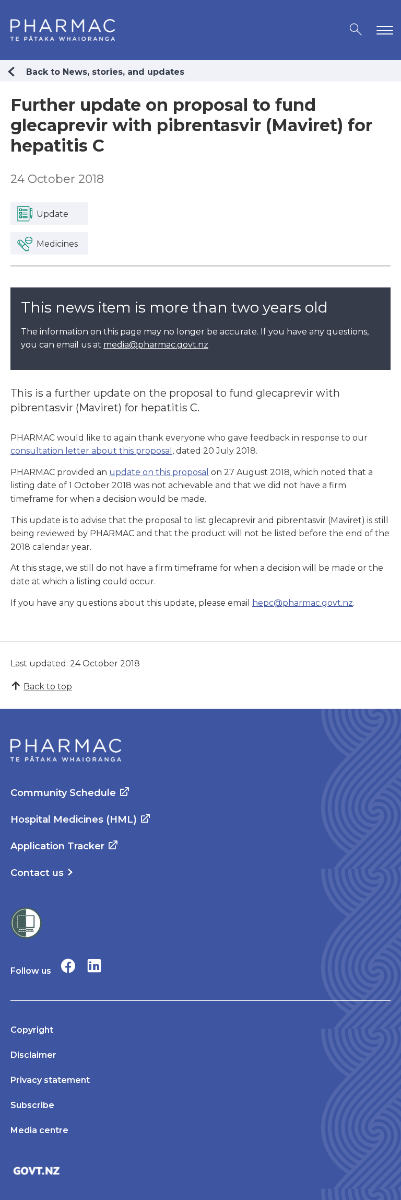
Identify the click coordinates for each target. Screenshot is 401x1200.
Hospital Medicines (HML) (73, 819)
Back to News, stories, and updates (105, 72)
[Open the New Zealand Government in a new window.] (200, 1170)
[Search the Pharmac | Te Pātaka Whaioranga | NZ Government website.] (356, 30)
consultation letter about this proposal (91, 451)
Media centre (39, 1130)
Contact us (37, 873)
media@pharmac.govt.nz (155, 345)
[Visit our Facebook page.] (68, 965)
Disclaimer (33, 1055)
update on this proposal (159, 472)
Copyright (31, 1030)
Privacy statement (50, 1080)
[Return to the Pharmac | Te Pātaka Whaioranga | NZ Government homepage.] (62, 30)
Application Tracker (57, 846)
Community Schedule (63, 793)
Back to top (47, 686)
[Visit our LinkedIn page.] (94, 965)
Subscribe (32, 1105)
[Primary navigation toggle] (383, 30)
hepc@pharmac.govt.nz (302, 603)
